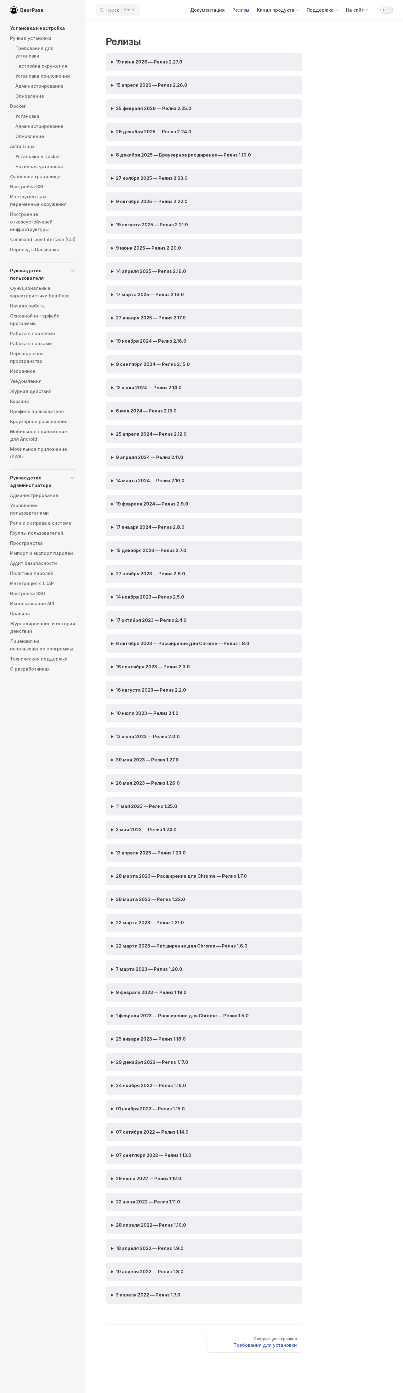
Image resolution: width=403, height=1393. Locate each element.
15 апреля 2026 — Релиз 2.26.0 (151, 85)
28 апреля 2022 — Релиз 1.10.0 (151, 1225)
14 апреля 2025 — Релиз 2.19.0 (151, 271)
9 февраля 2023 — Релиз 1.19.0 (151, 992)
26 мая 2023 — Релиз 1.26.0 (148, 783)
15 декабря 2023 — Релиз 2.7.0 (151, 550)
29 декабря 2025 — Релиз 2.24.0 (153, 131)
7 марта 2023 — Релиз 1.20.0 (149, 969)
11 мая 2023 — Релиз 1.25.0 (146, 806)
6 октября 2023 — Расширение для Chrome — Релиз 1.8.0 (182, 643)
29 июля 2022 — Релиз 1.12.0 (148, 1178)
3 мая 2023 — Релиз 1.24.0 (146, 829)
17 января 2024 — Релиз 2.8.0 (150, 527)
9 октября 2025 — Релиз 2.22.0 (152, 201)
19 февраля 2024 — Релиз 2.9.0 (152, 503)
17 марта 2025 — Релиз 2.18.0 (150, 294)
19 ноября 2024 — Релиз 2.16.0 (151, 341)
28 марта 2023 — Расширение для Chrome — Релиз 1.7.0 (181, 876)
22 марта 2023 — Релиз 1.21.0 (150, 922)
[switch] (386, 10)
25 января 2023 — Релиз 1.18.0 (151, 1039)
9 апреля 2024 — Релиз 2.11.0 (149, 457)
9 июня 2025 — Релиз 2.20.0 (148, 248)
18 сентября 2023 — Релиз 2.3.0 (153, 666)
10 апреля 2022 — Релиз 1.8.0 (150, 1271)
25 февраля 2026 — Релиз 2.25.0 (153, 108)
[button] (43, 28)
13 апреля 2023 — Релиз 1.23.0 (151, 852)
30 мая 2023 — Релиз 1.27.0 (147, 759)
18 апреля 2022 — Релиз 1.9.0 (150, 1248)
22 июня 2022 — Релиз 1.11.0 (148, 1201)
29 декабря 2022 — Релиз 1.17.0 (152, 1062)
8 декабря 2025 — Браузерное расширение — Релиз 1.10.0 (183, 155)
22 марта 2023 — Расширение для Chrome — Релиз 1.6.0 (181, 945)
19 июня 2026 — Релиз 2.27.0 (149, 61)
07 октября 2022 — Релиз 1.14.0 (152, 1132)
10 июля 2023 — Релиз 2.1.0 (147, 713)
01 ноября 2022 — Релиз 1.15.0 (150, 1108)
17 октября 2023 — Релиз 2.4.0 (151, 620)
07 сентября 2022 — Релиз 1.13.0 (153, 1155)
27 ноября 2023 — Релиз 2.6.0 (150, 573)
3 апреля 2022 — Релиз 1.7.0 (148, 1294)
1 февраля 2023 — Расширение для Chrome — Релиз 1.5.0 (182, 1015)
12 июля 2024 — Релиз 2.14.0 (149, 387)
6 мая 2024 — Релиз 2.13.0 (146, 410)
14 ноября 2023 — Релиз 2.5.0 (150, 597)
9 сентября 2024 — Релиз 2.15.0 (153, 364)
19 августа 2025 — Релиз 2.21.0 (152, 224)
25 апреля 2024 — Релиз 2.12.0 (151, 434)
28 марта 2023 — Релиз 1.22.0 (150, 899)
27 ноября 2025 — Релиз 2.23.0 (152, 178)
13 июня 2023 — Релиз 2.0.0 (148, 736)
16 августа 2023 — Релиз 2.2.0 (151, 690)
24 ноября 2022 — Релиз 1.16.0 (151, 1085)
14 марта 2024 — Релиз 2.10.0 (150, 480)
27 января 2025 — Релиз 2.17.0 (151, 317)
